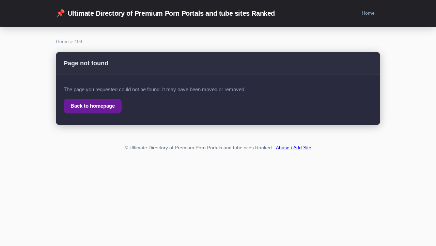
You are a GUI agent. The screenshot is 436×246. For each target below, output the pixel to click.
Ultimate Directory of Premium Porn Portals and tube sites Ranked (165, 13)
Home (368, 13)
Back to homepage (93, 106)
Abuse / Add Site (293, 147)
